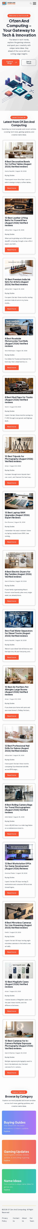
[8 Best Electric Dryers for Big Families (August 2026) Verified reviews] (19, 560)
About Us (24, 1219)
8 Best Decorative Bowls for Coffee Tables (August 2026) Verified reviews (18, 164)
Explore (7, 1131)
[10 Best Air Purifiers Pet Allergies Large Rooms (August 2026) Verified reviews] (19, 676)
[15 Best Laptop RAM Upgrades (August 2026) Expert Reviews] (19, 501)
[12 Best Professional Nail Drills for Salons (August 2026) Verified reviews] (19, 734)
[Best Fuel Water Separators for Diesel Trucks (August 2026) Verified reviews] (19, 619)
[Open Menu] (34, 3)
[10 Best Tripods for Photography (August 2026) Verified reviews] (19, 445)
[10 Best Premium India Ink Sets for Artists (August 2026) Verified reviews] (19, 268)
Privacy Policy (5, 1219)
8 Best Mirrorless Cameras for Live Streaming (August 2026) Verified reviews (18, 925)
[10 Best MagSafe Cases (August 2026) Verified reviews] (19, 970)
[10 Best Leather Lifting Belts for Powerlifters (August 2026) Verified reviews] (19, 206)
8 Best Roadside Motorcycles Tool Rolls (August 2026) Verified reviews (16, 342)
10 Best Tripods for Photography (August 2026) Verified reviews (19, 459)
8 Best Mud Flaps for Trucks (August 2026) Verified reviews (19, 400)
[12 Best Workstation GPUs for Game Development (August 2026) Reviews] (19, 852)
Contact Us (16, 1219)
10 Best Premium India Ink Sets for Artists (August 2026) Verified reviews (17, 282)
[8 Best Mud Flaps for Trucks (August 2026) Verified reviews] (19, 386)
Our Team (32, 1219)
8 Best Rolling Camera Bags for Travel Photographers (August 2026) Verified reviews (18, 809)
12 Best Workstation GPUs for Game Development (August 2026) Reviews (18, 866)
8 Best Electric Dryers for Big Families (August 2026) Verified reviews (18, 574)
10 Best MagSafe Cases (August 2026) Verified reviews (17, 984)
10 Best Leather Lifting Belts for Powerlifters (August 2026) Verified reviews (16, 222)
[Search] (31, 3)
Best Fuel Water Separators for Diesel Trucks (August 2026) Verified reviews (19, 633)
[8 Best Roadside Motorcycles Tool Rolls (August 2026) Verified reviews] (19, 327)
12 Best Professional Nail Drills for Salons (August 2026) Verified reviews (17, 748)
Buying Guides (9, 175)
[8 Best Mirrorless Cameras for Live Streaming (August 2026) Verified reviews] (19, 911)
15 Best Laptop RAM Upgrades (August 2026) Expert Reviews (17, 515)
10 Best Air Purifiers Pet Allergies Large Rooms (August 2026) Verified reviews (16, 691)
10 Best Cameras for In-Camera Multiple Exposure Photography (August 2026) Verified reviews (19, 1044)
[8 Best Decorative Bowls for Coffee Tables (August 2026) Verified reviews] (19, 150)
